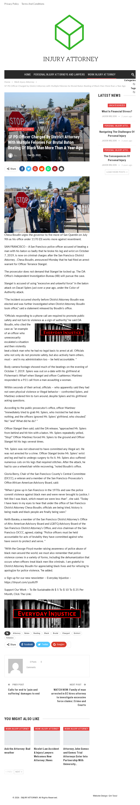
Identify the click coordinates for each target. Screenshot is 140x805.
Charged (66, 633)
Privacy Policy (11, 4)
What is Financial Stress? (117, 111)
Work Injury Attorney (102, 74)
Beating (37, 633)
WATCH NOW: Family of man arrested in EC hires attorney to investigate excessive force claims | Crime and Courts (68, 697)
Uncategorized (117, 105)
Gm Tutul (113, 795)
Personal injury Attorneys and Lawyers (59, 74)
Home (27, 74)
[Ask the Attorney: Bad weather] (17, 736)
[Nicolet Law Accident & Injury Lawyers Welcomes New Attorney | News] (47, 736)
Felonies (9, 638)
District (77, 633)
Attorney (16, 633)
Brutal (55, 633)
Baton (26, 633)
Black (46, 633)
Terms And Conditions (33, 4)
